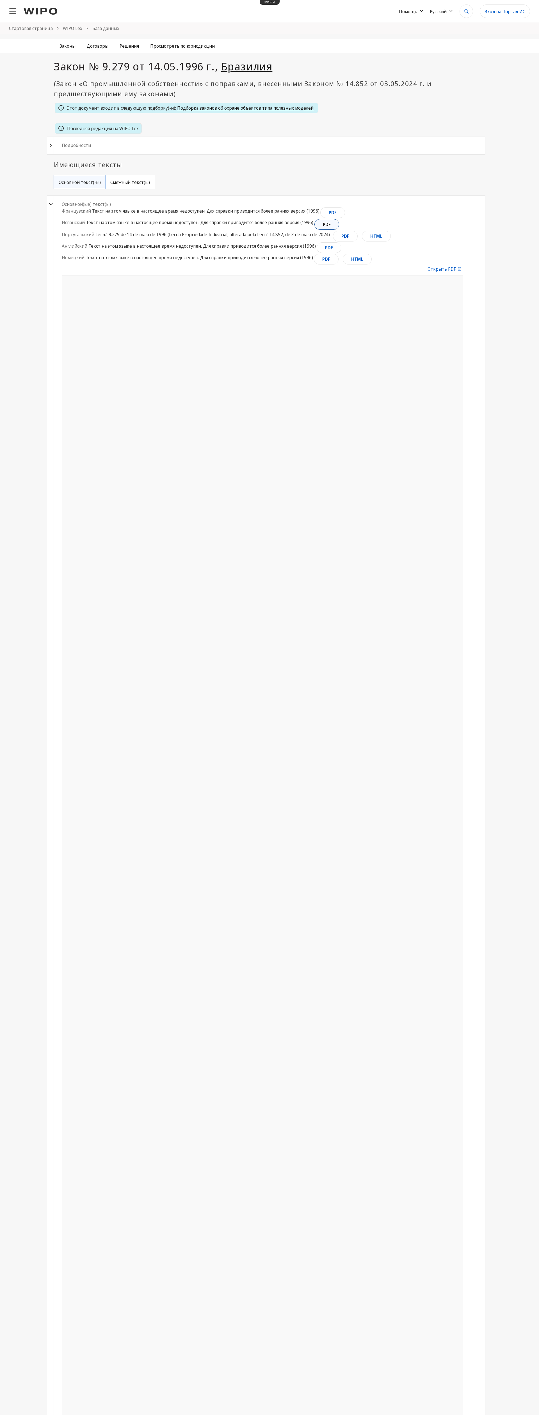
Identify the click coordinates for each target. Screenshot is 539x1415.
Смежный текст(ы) (130, 182)
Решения (129, 46)
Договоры (97, 46)
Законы (68, 46)
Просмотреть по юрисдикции (182, 46)
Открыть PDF (442, 269)
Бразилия (247, 66)
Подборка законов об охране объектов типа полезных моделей (245, 108)
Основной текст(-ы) (80, 182)
